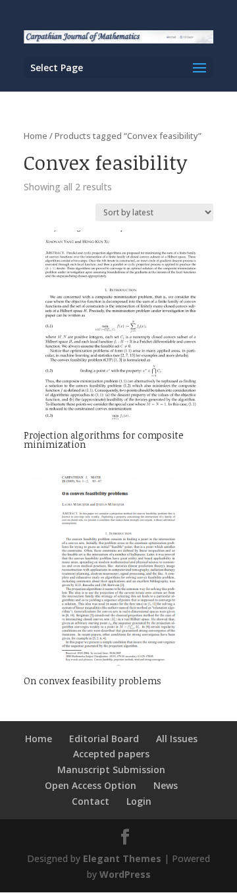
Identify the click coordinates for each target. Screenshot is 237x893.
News (165, 785)
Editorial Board (104, 738)
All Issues (177, 738)
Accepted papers (111, 753)
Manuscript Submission (111, 769)
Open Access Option (90, 785)
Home (35, 136)
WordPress (125, 874)
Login (138, 801)
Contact (90, 801)
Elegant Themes (122, 858)
